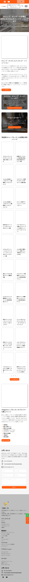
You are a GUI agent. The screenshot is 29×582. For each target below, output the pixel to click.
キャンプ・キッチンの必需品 (7, 544)
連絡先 (2, 527)
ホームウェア (4, 546)
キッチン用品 (4, 535)
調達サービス (4, 563)
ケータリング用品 (5, 534)
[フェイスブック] (3, 577)
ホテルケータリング (5, 553)
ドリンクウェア (4, 539)
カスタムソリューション (6, 561)
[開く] (26, 6)
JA (21, 1)
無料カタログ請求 (5, 440)
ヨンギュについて (5, 524)
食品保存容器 (4, 542)
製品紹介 (3, 522)
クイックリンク (5, 518)
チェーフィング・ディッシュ (7, 532)
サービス (4, 558)
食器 (2, 537)
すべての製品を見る (15, 379)
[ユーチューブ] (7, 577)
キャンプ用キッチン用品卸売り (12, 82)
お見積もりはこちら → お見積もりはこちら (13, 6)
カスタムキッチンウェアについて (14, 107)
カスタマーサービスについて (14, 127)
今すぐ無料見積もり (6, 89)
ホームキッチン (4, 552)
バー (2, 540)
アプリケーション (6, 549)
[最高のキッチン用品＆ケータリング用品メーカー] (3, 6)
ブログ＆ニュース (5, 525)
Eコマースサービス (5, 564)
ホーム (10, 23)
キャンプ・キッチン (5, 555)
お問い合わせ (5, 568)
